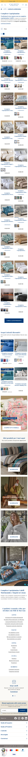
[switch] (3, 755)
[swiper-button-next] (9, 58)
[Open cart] (26, 5)
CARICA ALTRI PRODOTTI (14, 320)
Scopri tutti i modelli (11, 427)
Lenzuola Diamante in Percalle (14, 621)
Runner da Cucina (14, 660)
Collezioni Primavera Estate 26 (14, 617)
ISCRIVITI (22, 710)
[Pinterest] (22, 718)
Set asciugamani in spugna (14, 637)
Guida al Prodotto (6, 727)
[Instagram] (19, 718)
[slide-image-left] (3, 43)
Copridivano (14, 650)
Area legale (4, 734)
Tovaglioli (14, 662)
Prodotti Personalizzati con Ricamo (14, 619)
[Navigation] (2, 5)
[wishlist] (23, 5)
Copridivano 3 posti (13, 652)
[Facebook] (15, 718)
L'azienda (4, 730)
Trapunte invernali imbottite (14, 626)
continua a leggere (6, 23)
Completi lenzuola (14, 669)
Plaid (14, 647)
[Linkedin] (26, 718)
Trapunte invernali (14, 671)
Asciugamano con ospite (14, 639)
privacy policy (22, 713)
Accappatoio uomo (14, 632)
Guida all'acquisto (6, 723)
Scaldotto (14, 645)
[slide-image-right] (11, 43)
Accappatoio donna (14, 634)
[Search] (5, 5)
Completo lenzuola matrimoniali (14, 623)
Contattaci (14, 691)
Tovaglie (14, 658)
